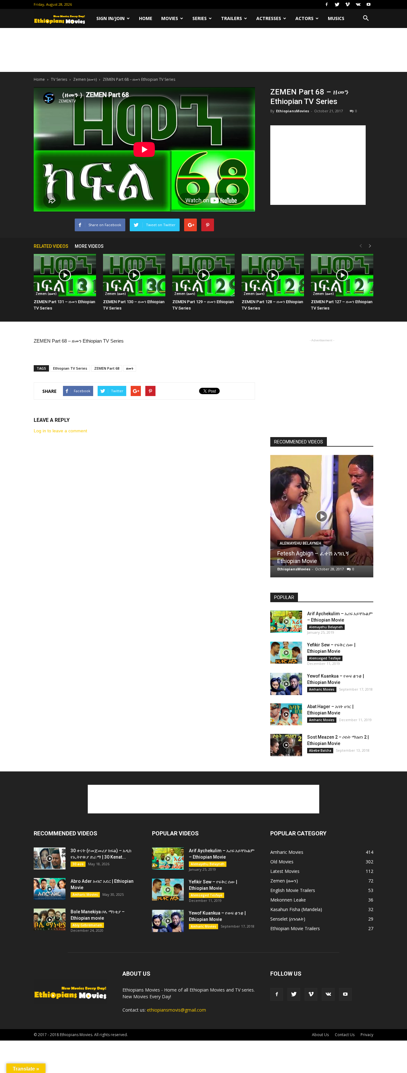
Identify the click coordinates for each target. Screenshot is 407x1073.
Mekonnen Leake (288, 900)
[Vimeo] (347, 4)
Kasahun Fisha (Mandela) (296, 909)
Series (199, 18)
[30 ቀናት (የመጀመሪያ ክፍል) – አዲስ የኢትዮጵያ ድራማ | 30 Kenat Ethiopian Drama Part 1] (50, 858)
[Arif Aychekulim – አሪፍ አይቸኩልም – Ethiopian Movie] (286, 621)
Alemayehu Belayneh (300, 543)
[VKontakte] (358, 4)
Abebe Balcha (320, 750)
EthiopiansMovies (292, 110)
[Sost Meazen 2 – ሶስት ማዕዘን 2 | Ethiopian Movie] (286, 745)
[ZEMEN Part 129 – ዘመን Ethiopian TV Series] (203, 275)
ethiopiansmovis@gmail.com (176, 1010)
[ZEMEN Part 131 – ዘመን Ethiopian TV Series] (65, 275)
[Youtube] (368, 4)
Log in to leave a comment (60, 430)
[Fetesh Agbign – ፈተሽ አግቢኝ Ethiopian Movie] (321, 510)
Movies (169, 18)
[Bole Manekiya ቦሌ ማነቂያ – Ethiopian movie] (50, 919)
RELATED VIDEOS (51, 246)
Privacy (367, 1034)
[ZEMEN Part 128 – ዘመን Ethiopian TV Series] (273, 275)
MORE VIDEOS (89, 246)
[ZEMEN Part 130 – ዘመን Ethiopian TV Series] (134, 275)
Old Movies (281, 862)
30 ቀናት (78, 864)
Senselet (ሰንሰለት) (287, 919)
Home (145, 18)
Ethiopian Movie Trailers (295, 928)
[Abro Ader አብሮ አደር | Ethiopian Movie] (50, 889)
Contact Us (345, 1034)
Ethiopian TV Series (70, 368)
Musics (336, 18)
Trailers (231, 18)
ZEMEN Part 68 (106, 368)
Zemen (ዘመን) (85, 79)
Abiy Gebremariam (87, 925)
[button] (365, 18)
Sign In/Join (110, 18)
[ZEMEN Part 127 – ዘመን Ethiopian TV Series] (342, 275)
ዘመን (129, 368)
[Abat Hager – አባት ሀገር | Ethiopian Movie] (286, 714)
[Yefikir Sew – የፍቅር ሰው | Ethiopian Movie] (286, 653)
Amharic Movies (322, 689)
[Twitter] (337, 4)
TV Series (59, 79)
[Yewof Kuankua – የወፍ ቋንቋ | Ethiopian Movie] (286, 684)
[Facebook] (326, 4)
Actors (304, 18)
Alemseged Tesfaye (325, 658)
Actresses (268, 18)
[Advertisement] (203, 50)
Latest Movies (285, 871)
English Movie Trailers (292, 890)
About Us (320, 1034)
